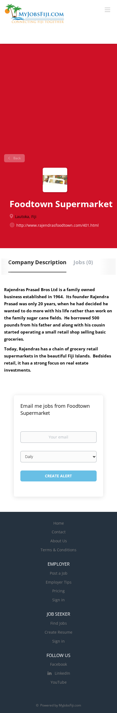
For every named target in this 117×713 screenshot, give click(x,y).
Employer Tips (59, 582)
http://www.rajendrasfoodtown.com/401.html (57, 225)
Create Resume (58, 632)
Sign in (58, 599)
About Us (58, 540)
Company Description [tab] (37, 262)
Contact (59, 531)
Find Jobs (58, 623)
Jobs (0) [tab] (83, 262)
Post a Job (58, 573)
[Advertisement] (58, 101)
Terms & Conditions (58, 549)
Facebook (58, 664)
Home (58, 523)
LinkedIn (62, 673)
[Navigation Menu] (107, 9)
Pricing (58, 590)
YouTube (59, 682)
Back (17, 158)
